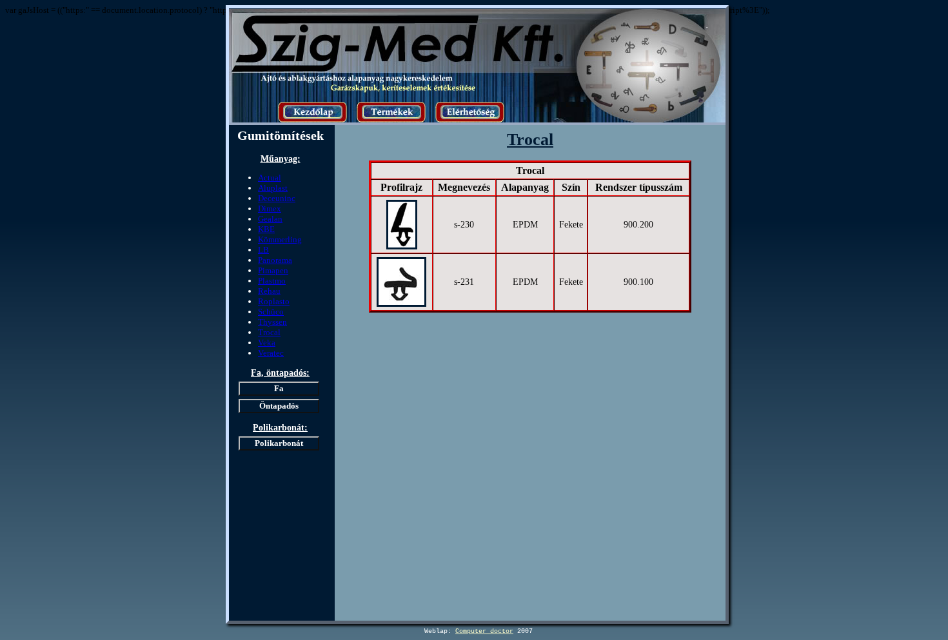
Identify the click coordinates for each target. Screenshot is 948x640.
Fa (279, 388)
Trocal (269, 332)
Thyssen (272, 322)
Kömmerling (280, 239)
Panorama (275, 260)
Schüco (271, 311)
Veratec (271, 353)
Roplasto (274, 301)
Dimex (269, 208)
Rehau (269, 291)
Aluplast (273, 188)
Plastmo (272, 281)
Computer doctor (484, 631)
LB (263, 250)
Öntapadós (279, 406)
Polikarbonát (279, 443)
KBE (266, 229)
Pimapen (273, 270)
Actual (269, 177)
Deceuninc (276, 198)
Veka (266, 342)
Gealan (270, 219)
